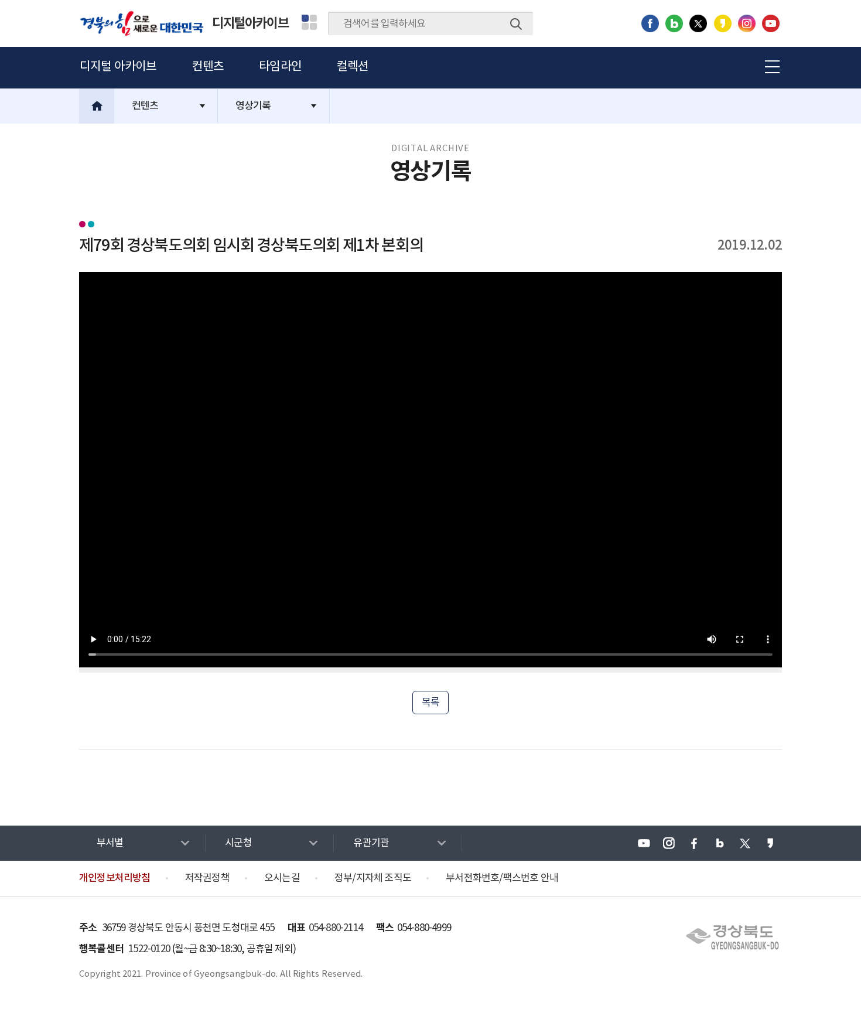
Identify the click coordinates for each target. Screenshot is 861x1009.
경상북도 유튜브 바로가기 (643, 843)
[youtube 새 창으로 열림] (771, 23)
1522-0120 (149, 949)
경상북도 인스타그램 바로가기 (669, 843)
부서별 (110, 843)
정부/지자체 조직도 (372, 878)
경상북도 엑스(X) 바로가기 (745, 843)
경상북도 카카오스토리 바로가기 (770, 843)
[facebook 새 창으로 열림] (650, 23)
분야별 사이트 (309, 22)
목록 (430, 702)
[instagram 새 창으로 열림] (747, 23)
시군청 (238, 843)
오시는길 (282, 878)
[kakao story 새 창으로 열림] (723, 23)
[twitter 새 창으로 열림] (698, 23)
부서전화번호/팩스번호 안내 (502, 878)
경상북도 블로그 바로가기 (720, 843)
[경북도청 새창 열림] (732, 937)
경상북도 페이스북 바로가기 (694, 843)
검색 (516, 24)
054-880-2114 (336, 928)
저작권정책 (207, 878)
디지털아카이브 (250, 23)
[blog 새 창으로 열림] (674, 23)
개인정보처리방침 (115, 878)
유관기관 (371, 843)
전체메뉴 (770, 65)
